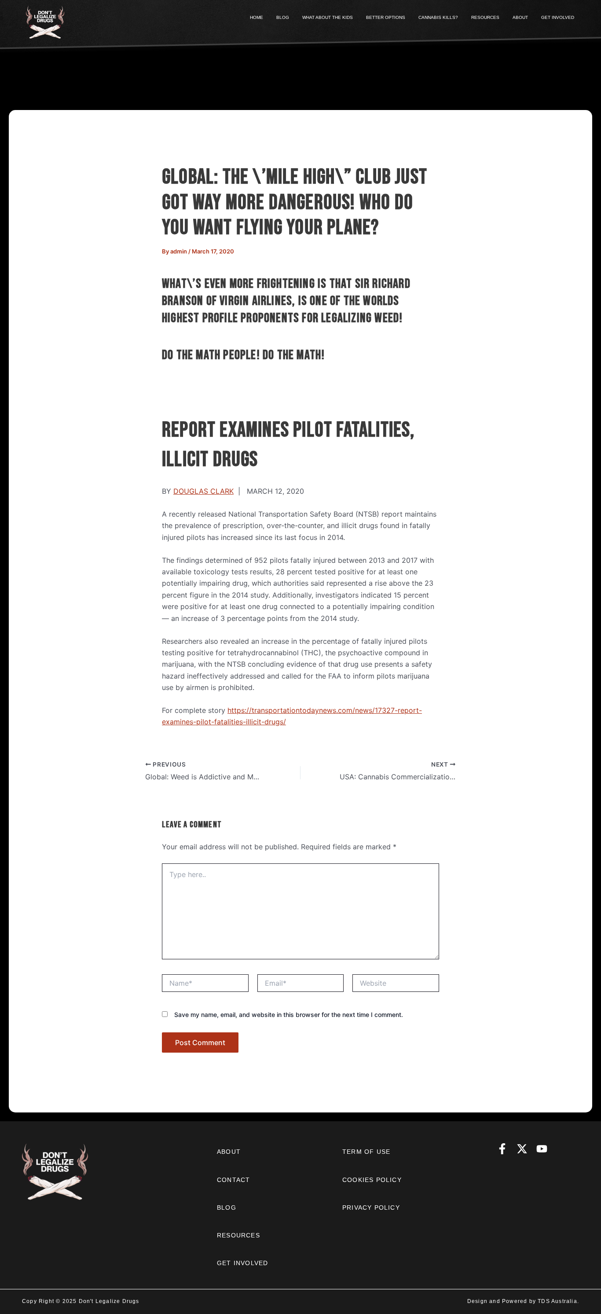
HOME (256, 17)
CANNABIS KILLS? (438, 17)
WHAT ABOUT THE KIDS (327, 17)
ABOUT (520, 17)
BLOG (282, 17)
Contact (233, 1179)
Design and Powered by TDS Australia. (523, 1301)
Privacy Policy (371, 1207)
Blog (226, 1207)
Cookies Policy (372, 1179)
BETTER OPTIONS (385, 17)
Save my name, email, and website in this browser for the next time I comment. (288, 1014)
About (229, 1151)
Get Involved (242, 1262)
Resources (238, 1235)
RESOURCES (485, 17)
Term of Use (366, 1151)
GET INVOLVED (557, 17)
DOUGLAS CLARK (203, 491)
